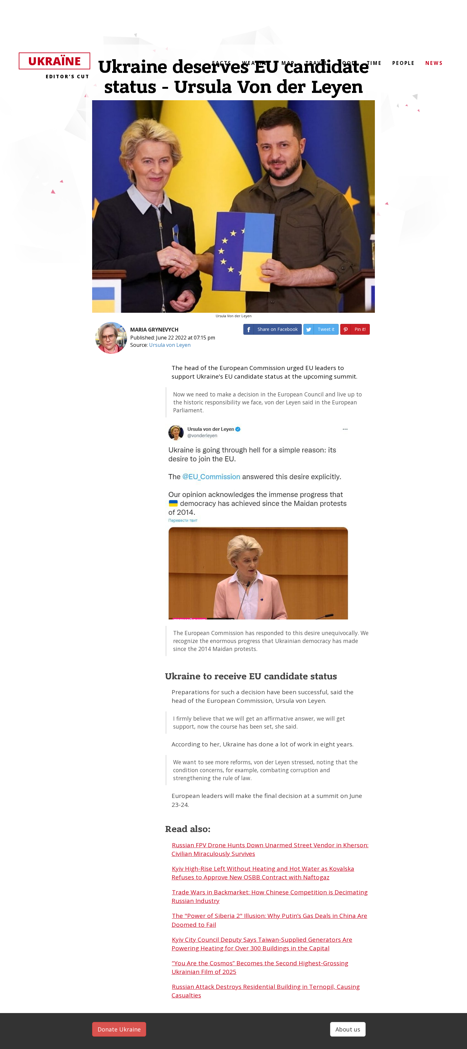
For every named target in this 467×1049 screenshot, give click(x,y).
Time (374, 63)
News (434, 63)
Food (347, 63)
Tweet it (326, 329)
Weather (256, 63)
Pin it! (360, 329)
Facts (222, 63)
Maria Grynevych (154, 329)
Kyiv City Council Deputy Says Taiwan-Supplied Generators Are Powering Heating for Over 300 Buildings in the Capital (262, 943)
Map (288, 63)
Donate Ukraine (119, 1029)
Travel (316, 63)
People (403, 63)
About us (347, 1029)
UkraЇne (59, 61)
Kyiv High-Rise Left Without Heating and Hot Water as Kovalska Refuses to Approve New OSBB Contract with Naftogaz (263, 872)
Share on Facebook (278, 329)
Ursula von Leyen (170, 344)
